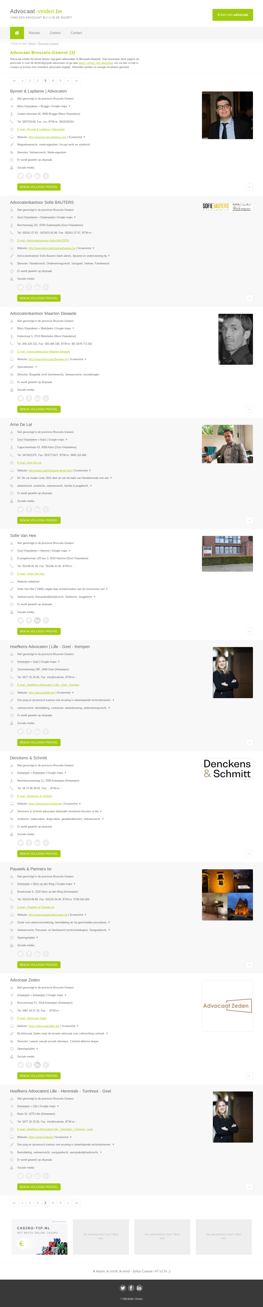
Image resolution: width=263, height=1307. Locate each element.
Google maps (61, 106)
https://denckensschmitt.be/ (45, 803)
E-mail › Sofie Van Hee (30, 573)
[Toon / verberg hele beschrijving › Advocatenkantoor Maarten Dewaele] (80, 367)
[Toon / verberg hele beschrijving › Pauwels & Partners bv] (80, 922)
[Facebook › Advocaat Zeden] (29, 1065)
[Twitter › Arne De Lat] (20, 509)
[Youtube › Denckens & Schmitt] (46, 842)
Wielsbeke (47, 328)
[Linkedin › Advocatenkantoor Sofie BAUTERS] (37, 287)
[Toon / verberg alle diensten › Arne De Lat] (80, 486)
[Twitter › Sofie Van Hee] (20, 620)
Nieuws (34, 33)
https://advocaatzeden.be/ (44, 1026)
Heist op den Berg (43, 883)
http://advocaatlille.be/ (42, 692)
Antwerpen (23, 661)
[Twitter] (123, 1288)
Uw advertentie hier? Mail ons (100, 1236)
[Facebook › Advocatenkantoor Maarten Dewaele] (29, 398)
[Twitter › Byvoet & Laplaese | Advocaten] (20, 176)
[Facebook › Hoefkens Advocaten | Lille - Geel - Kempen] (29, 731)
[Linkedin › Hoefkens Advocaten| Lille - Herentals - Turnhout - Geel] (37, 1176)
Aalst (43, 439)
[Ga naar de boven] (249, 186)
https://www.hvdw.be (41, 1137)
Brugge (45, 106)
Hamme (45, 550)
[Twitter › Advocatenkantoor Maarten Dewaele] (20, 398)
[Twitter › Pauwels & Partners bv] (20, 954)
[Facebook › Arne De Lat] (29, 509)
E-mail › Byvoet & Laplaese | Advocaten (41, 129)
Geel (35, 661)
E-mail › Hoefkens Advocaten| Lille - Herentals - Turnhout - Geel (55, 1129)
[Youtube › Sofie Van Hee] (46, 620)
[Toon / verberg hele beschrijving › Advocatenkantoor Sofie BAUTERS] (80, 256)
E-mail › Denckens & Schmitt (34, 796)
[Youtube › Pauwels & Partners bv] (46, 954)
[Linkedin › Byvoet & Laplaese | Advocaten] (37, 176)
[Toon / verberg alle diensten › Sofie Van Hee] (80, 597)
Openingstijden (27, 937)
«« (14, 80)
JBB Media (128, 1298)
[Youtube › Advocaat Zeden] (46, 1065)
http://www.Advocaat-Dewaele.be (48, 359)
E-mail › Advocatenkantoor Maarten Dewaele (43, 351)
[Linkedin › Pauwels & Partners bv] (37, 954)
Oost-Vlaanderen (27, 217)
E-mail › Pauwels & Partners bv (36, 907)
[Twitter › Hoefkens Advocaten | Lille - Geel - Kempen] (20, 731)
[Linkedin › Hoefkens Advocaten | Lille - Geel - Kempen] (37, 731)
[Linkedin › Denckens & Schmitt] (37, 842)
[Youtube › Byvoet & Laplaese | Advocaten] (46, 176)
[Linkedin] (139, 1288)
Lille (35, 1106)
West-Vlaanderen (27, 106)
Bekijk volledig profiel (39, 187)
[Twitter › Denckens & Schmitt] (20, 842)
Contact (76, 33)
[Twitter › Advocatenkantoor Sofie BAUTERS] (20, 287)
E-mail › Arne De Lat (29, 462)
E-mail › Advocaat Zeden (32, 1018)
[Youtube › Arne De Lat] (46, 509)
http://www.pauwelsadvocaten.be (48, 914)
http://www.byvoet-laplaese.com (47, 137)
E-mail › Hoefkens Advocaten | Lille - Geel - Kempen (48, 684)
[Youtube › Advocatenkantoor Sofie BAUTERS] (46, 287)
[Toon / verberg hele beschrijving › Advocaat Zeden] (80, 1034)
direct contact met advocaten (96, 62)
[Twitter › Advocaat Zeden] (20, 1065)
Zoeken (55, 33)
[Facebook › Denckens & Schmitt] (29, 842)
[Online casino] (42, 1238)
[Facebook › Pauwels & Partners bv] (29, 954)
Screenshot (77, 137)
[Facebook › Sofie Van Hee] (29, 620)
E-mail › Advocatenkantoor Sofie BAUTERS (43, 240)
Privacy (139, 1298)
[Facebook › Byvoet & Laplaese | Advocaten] (29, 176)
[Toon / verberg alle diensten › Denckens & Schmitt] (80, 819)
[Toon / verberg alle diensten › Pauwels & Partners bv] (80, 930)
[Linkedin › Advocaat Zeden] (37, 1065)
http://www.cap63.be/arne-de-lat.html (50, 470)
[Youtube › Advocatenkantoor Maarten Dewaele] (46, 398)
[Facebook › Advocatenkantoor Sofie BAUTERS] (29, 287)
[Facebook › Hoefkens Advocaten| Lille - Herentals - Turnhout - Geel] (29, 1176)
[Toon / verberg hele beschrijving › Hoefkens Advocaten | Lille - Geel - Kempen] (80, 700)
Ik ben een (233, 14)
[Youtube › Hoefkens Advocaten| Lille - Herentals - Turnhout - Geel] (46, 1176)
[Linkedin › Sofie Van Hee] (37, 620)
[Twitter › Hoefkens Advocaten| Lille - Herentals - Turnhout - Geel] (20, 1176)
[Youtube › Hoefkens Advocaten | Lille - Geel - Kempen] (46, 731)
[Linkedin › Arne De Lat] (37, 509)
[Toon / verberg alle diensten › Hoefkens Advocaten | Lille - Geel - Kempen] (80, 708)
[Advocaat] (17, 33)
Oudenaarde (47, 217)
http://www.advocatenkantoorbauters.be (52, 248)
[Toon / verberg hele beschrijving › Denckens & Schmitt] (80, 811)
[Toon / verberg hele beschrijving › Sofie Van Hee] (80, 589)
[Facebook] (131, 1288)
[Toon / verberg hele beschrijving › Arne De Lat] (80, 478)
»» (76, 80)
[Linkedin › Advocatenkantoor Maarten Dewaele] (37, 398)
